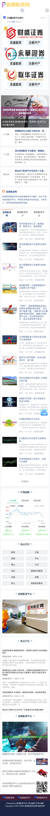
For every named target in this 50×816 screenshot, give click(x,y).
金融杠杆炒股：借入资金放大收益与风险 (32, 399)
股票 (13, 558)
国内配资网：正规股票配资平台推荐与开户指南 (32, 286)
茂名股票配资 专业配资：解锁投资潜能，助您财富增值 (24, 692)
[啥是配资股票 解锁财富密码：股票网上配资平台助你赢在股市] (25, 111)
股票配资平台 (42, 797)
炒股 (37, 577)
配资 (13, 552)
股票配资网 (9, 797)
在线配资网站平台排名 (29, 418)
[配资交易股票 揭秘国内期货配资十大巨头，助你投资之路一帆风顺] (42, 773)
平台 (37, 558)
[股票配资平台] (15, 4)
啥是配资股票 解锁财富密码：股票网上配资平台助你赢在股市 (24, 123)
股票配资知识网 (31, 806)
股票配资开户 (25, 797)
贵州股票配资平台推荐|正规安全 (32, 245)
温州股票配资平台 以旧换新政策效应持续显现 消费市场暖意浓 (19, 784)
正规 (37, 552)
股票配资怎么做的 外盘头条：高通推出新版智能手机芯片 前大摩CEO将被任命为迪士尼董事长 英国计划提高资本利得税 (25, 672)
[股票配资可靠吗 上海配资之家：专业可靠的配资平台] (25, 736)
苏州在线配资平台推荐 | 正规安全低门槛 (33, 379)
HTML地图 (39, 803)
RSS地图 (31, 803)
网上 (13, 564)
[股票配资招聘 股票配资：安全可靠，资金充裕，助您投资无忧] (42, 761)
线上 (13, 583)
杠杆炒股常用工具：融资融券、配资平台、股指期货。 (31, 225)
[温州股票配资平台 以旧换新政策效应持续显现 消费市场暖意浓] (42, 787)
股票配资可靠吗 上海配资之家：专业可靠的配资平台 (23, 754)
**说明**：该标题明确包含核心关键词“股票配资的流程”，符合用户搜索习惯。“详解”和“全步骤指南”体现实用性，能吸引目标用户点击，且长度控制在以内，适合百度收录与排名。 (33, 312)
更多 (43, 17)
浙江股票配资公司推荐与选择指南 (32, 266)
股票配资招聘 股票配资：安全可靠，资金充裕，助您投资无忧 (19, 761)
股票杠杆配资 (37, 570)
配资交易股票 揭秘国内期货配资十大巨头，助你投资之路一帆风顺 (19, 772)
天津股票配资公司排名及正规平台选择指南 (32, 338)
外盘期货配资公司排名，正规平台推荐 (32, 460)
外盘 (13, 577)
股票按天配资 (37, 583)
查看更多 (25, 481)
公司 (37, 564)
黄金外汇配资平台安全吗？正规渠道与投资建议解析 (23, 709)
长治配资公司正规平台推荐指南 (32, 439)
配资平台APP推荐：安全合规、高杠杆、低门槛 (33, 358)
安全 (13, 570)
